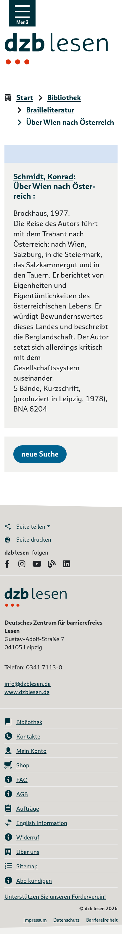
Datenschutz (66, 920)
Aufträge (27, 808)
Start (24, 98)
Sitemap (27, 866)
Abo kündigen (34, 881)
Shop (22, 765)
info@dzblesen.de (27, 684)
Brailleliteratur (50, 110)
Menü (22, 22)
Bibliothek (64, 98)
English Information (41, 823)
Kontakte (28, 736)
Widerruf (27, 837)
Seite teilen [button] (30, 526)
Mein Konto (31, 751)
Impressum (35, 920)
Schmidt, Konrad (43, 176)
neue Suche (40, 454)
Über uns (27, 852)
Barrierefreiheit (102, 920)
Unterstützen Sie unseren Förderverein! (55, 896)
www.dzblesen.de (26, 692)
